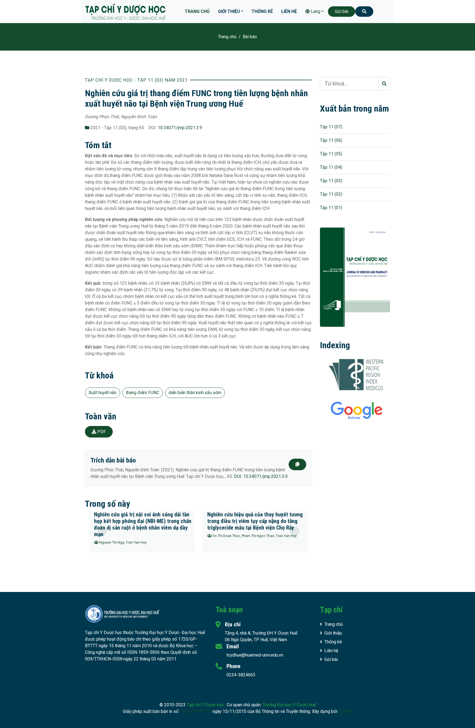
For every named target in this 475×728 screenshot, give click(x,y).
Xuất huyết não (103, 392)
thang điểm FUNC (142, 392)
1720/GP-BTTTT (195, 711)
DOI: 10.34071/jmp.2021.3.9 (261, 476)
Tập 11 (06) (331, 140)
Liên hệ (289, 11)
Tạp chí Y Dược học (206, 704)
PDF (101, 431)
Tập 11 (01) (331, 207)
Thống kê (262, 11)
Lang (315, 11)
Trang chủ (197, 11)
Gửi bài (341, 11)
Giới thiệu (229, 11)
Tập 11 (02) (331, 194)
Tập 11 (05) (331, 153)
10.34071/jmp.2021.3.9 (180, 127)
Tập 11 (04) (331, 167)
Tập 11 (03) (331, 180)
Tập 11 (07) (331, 126)
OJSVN (345, 711)
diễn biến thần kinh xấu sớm (195, 392)
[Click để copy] (297, 464)
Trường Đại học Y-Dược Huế (289, 704)
